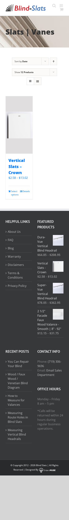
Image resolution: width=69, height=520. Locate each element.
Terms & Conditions (15, 275)
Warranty (14, 256)
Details (26, 191)
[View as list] (37, 81)
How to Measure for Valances (16, 400)
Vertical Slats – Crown (16, 166)
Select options (15, 193)
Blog (11, 248)
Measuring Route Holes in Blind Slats (18, 417)
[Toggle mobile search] (54, 6)
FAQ (10, 240)
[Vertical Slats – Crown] (19, 125)
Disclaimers (16, 265)
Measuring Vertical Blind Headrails (17, 434)
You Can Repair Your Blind (18, 364)
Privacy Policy (17, 286)
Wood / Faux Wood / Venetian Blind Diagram (18, 381)
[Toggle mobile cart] (61, 9)
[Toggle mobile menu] (61, 6)
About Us (14, 232)
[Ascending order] (53, 61)
